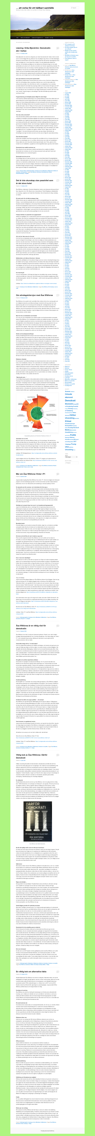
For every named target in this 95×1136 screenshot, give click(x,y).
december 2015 (68, 293)
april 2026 (67, 99)
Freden (66, 408)
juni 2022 (67, 171)
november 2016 (68, 276)
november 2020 (68, 201)
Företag (70, 408)
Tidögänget (68, 444)
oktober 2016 (68, 278)
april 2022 (67, 174)
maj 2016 (67, 286)
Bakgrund (67, 366)
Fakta (22, 1123)
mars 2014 (67, 326)
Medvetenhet (73, 430)
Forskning (69, 406)
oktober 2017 (68, 259)
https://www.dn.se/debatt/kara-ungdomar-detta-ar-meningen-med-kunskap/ (39, 283)
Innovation (77, 418)
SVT (75, 441)
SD (74, 439)
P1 (25, 618)
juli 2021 (67, 188)
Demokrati (39, 172)
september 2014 (68, 317)
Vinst (74, 449)
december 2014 (68, 312)
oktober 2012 (68, 351)
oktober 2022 (68, 165)
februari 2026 (68, 102)
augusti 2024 (68, 130)
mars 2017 (67, 270)
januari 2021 (68, 198)
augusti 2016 (68, 281)
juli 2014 (67, 320)
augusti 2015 (68, 300)
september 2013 (68, 336)
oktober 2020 (68, 202)
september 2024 (68, 129)
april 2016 (67, 287)
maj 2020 (67, 210)
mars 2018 (67, 251)
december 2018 (68, 237)
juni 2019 (67, 227)
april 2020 (67, 212)
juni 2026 (67, 96)
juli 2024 (67, 132)
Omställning (69, 432)
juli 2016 (67, 282)
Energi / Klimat (23, 170)
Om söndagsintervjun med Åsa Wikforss (34, 295)
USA (67, 447)
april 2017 (67, 268)
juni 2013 (67, 339)
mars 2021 (67, 194)
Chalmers (72, 391)
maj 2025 (67, 116)
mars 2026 (67, 100)
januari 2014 (68, 329)
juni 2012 (67, 356)
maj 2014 (67, 323)
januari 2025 (68, 122)
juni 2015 (67, 303)
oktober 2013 (68, 334)
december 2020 (68, 199)
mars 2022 (67, 176)
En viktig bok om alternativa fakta (31, 971)
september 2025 (68, 110)
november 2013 (68, 333)
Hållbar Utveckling (34, 964)
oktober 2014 (68, 315)
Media (44, 964)
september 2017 (68, 260)
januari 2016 (68, 292)
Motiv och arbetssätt (25, 37)
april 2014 (67, 325)
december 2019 (68, 218)
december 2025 (68, 105)
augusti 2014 (68, 318)
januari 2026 (68, 103)
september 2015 (68, 298)
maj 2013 (67, 340)
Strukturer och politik (43, 746)
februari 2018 (68, 253)
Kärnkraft (76, 427)
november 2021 (68, 182)
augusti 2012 (68, 355)
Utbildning (71, 447)
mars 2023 (67, 157)
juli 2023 (67, 151)
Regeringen (67, 437)
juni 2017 (67, 265)
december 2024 (68, 124)
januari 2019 (68, 235)
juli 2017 (67, 264)
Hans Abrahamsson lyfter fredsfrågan (69, 71)
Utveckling (69, 449)
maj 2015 (67, 304)
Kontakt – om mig (49, 37)
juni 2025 (67, 114)
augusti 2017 (68, 262)
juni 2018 (67, 246)
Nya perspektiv (68, 382)
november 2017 (68, 257)
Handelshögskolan (68, 412)
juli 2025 (67, 113)
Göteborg (70, 411)
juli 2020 (67, 207)
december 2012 (68, 348)
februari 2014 (68, 328)
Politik (73, 434)
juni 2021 (67, 190)
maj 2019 (67, 229)
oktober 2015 (68, 297)
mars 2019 (67, 232)
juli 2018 (67, 245)
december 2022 (68, 162)
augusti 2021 (68, 187)
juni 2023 (67, 152)
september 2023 (68, 147)
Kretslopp (75, 425)
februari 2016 (68, 290)
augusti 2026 (68, 92)
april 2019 (67, 231)
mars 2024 (67, 138)
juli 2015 (67, 301)
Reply (32, 748)
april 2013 (67, 342)
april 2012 (67, 359)
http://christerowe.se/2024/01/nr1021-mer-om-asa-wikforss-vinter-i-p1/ (33, 737)
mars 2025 (67, 119)
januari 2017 (68, 273)
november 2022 (68, 163)
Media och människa (43, 963)
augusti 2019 (68, 224)
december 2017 (68, 256)
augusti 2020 (68, 205)
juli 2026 (67, 94)
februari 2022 (68, 177)
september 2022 (68, 166)
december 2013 (68, 331)
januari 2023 (68, 160)
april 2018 (67, 249)
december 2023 (68, 143)
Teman (66, 455)
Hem (17, 37)
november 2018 (68, 238)
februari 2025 (68, 121)
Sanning (71, 439)
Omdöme (27, 748)
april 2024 (67, 136)
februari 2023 (68, 158)
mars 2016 (67, 289)
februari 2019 (68, 234)
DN (49, 286)
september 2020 (68, 204)
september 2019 (68, 223)
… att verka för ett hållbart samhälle (35, 7)
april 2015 (67, 306)
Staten (72, 441)
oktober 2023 (68, 146)
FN (65, 406)
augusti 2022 (68, 168)
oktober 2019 (68, 221)
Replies (27, 173)
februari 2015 (68, 309)
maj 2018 (67, 248)
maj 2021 (67, 191)
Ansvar (67, 391)
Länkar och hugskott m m (37, 37)
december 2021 (68, 180)
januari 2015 (68, 311)
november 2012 (68, 350)
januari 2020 (68, 216)
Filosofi (54, 465)
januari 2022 (68, 179)
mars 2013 (67, 344)
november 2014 (68, 314)
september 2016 (68, 279)
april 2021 (67, 193)
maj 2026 (67, 97)
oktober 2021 (68, 184)
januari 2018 (68, 254)
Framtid (75, 406)
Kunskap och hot (38, 170)
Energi (74, 404)
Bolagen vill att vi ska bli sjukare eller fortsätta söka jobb (71, 52)
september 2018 (68, 242)
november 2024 (68, 125)
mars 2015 (67, 307)
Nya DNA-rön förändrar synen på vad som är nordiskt (71, 67)
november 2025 (68, 107)
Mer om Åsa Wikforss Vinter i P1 (30, 473)
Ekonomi (67, 368)
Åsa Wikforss (33, 172)
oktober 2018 (68, 240)
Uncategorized (24, 172)
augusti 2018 (68, 243)
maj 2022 (67, 173)
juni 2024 (67, 133)
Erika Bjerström (45, 172)
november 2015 (68, 295)
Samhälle (67, 439)
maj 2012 (67, 358)
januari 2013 (68, 347)
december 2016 (68, 275)
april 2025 (67, 118)
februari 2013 (68, 345)
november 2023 (68, 144)
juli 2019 (67, 226)
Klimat (50, 172)
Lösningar (67, 377)
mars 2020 (67, 213)
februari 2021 (68, 196)
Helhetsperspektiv (30, 170)
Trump (25, 467)
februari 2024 (68, 140)
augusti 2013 (68, 337)
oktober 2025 (68, 108)
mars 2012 (67, 361)
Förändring (75, 408)
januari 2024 (68, 141)
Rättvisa (72, 437)
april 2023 (67, 155)
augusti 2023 (68, 149)
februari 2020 (68, 215)
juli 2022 (67, 169)
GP (66, 410)
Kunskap (52, 286)
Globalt (66, 371)
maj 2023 (67, 154)
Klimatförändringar (20, 173)
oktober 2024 (68, 127)
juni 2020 (67, 209)
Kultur (66, 427)
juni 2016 (67, 284)
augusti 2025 (68, 111)
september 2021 (68, 185)
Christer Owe (68, 74)
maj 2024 (67, 135)
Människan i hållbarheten (47, 170)
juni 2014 (67, 322)
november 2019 (68, 220)
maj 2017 (67, 267)
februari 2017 (68, 271)
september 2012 (68, 353)
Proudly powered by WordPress (47, 1130)
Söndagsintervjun (19, 467)
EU (78, 404)
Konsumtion (68, 374)
